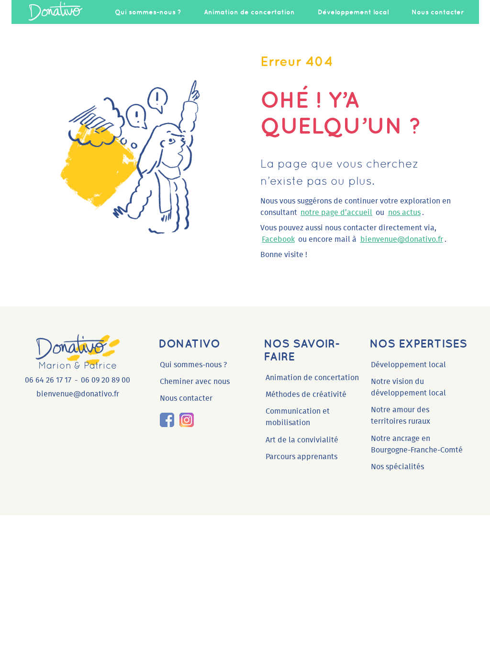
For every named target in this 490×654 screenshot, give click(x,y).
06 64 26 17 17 (48, 380)
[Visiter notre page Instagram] (186, 420)
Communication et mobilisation (298, 417)
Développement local (353, 12)
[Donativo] (55, 12)
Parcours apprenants (301, 457)
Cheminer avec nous (195, 381)
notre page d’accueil (336, 212)
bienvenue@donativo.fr (401, 239)
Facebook (278, 239)
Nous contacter (438, 12)
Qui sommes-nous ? (148, 12)
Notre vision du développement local (408, 387)
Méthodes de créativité (306, 394)
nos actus (404, 212)
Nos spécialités (397, 467)
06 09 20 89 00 (105, 380)
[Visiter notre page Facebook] (167, 420)
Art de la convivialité (302, 440)
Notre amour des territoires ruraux (400, 415)
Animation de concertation (249, 12)
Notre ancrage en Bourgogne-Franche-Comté (417, 444)
